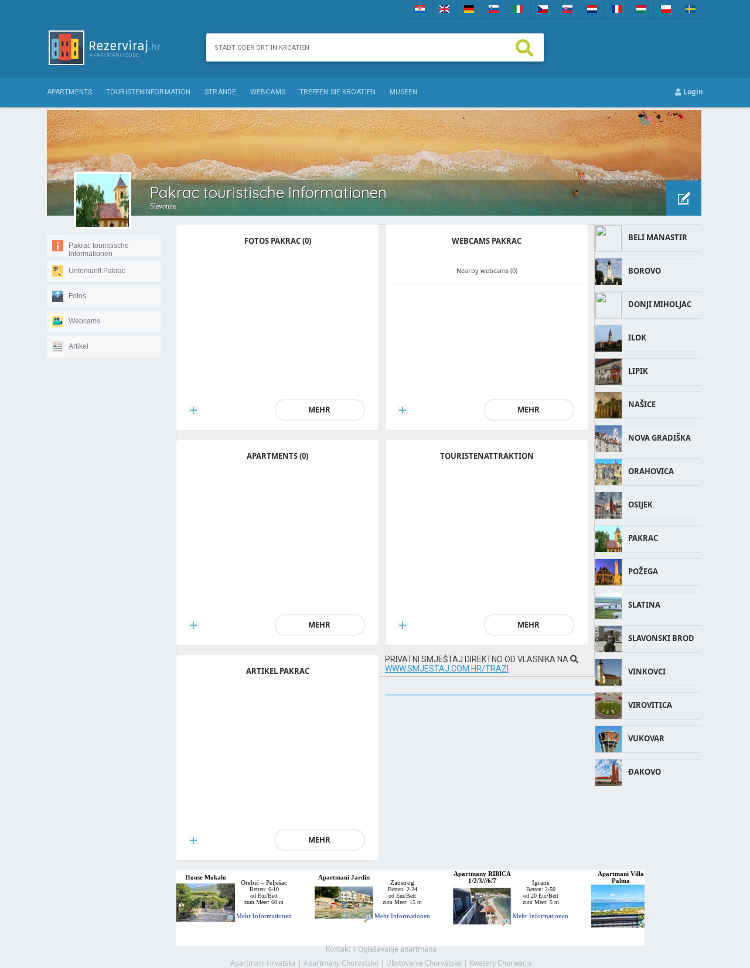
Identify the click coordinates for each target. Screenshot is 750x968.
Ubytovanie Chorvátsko (424, 963)
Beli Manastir (657, 237)
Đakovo (644, 771)
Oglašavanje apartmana (397, 949)
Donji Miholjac (659, 304)
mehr (319, 409)
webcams (267, 92)
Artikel (78, 346)
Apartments (69, 92)
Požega (643, 571)
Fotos (77, 296)
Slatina (644, 604)
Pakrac (643, 538)
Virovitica (650, 705)
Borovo (644, 270)
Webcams (84, 321)
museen (404, 92)
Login (692, 92)
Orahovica (651, 471)
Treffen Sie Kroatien (337, 92)
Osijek (640, 504)
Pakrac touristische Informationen (99, 249)
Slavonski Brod (661, 638)
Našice (642, 404)
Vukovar (646, 738)
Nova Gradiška (659, 437)
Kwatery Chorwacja (500, 963)
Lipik (638, 371)
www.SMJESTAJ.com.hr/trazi (447, 668)
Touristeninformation (148, 92)
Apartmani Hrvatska (263, 963)
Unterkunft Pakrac (97, 271)
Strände (220, 92)
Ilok (637, 337)
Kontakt (338, 949)
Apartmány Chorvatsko (341, 963)
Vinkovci (647, 671)
